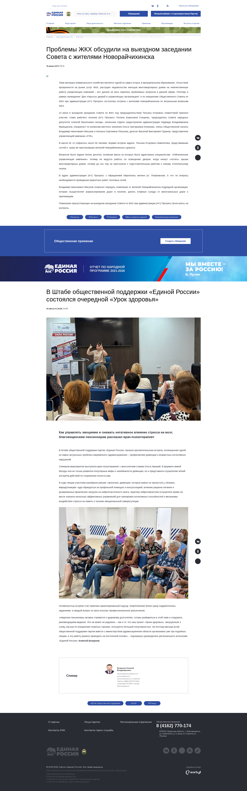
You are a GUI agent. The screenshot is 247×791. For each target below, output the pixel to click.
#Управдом (112, 217)
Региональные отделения (136, 722)
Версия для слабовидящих (189, 6)
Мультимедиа (167, 23)
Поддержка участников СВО (123, 30)
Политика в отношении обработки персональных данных (73, 779)
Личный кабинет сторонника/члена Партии (176, 14)
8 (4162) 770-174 (173, 725)
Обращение (134, 14)
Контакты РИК (56, 730)
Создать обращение (175, 241)
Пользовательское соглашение (60, 774)
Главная (49, 37)
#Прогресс (93, 217)
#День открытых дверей (136, 217)
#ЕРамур (152, 703)
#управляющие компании (166, 217)
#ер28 (133, 703)
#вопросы (74, 217)
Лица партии (70, 23)
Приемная (146, 23)
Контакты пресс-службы (98, 730)
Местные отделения (122, 23)
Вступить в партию (191, 23)
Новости (79, 37)
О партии (50, 23)
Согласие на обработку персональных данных (67, 782)
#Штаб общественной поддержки (105, 703)
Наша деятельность (94, 23)
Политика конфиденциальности (61, 777)
